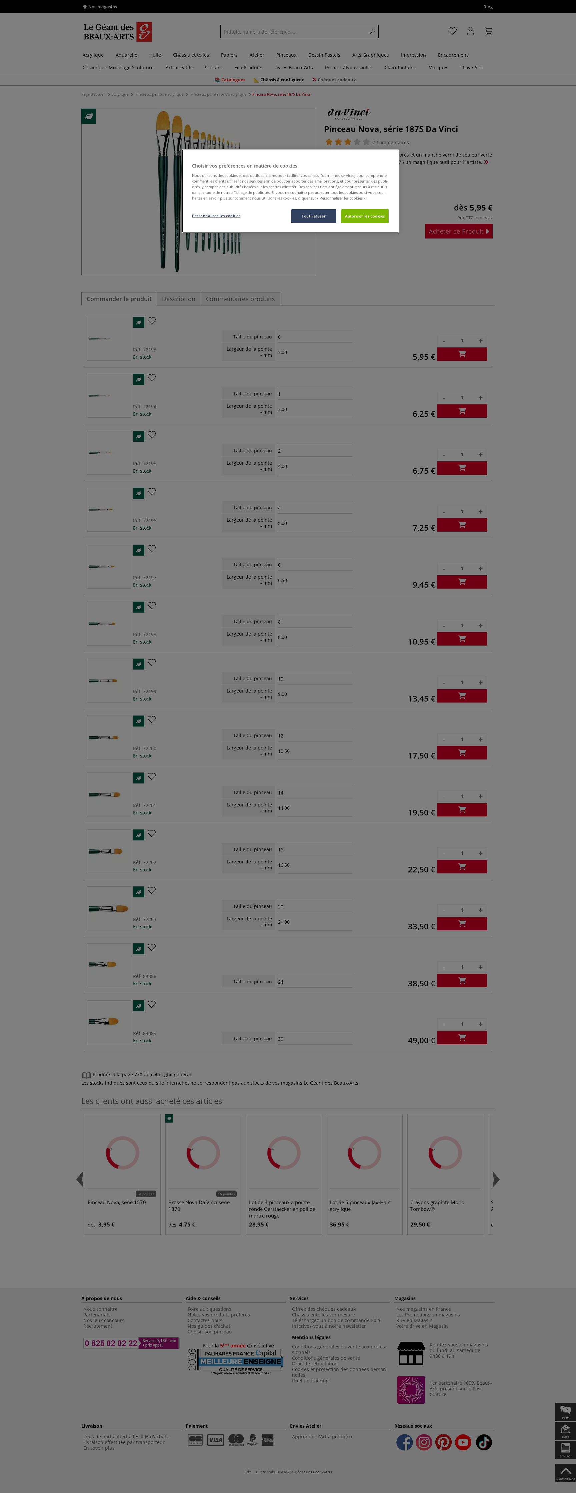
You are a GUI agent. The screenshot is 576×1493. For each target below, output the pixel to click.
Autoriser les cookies (365, 216)
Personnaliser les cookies (216, 215)
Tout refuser (314, 216)
